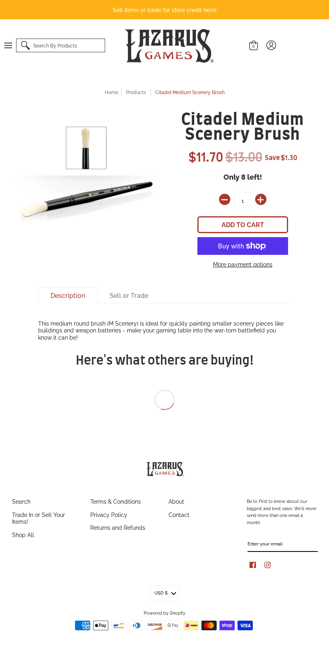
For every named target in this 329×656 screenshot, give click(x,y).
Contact (179, 514)
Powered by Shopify (164, 612)
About (176, 501)
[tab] (67, 295)
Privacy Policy (108, 514)
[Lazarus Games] (168, 45)
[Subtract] (224, 199)
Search (21, 501)
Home (111, 91)
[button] (12, 45)
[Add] (260, 199)
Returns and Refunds (117, 527)
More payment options (242, 264)
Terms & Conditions (115, 501)
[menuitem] (12, 45)
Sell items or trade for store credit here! (165, 9)
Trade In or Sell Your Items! (38, 517)
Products (136, 91)
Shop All (23, 534)
